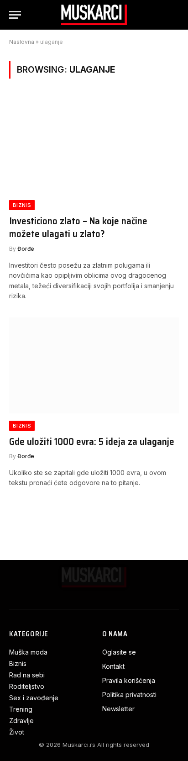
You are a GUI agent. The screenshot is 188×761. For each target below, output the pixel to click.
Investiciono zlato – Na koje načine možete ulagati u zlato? (78, 227)
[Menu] (15, 15)
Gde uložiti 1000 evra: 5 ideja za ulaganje (91, 441)
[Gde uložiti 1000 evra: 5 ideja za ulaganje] (94, 365)
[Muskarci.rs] (94, 15)
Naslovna (21, 41)
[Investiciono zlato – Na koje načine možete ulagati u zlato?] (94, 144)
